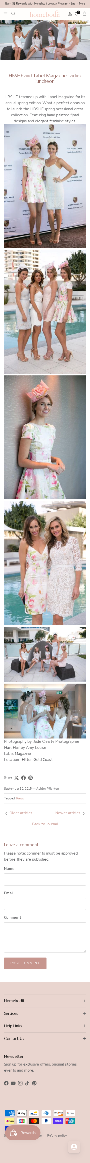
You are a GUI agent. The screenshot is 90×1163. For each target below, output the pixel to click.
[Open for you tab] (74, 1147)
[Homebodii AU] (45, 13)
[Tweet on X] (16, 778)
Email (9, 893)
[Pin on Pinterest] (30, 778)
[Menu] (5, 13)
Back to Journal (45, 824)
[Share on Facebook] (23, 778)
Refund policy (57, 1136)
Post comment (25, 963)
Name (9, 868)
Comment (12, 917)
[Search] (16, 13)
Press (20, 798)
